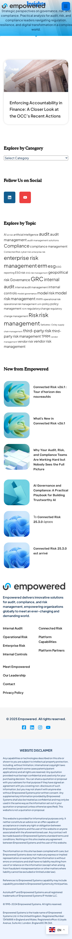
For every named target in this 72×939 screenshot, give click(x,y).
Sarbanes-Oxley (49, 324)
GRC (37, 278)
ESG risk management (37, 273)
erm (42, 265)
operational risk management (20, 304)
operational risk (52, 299)
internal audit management (31, 287)
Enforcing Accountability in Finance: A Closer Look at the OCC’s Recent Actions (36, 109)
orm (39, 304)
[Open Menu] (66, 6)
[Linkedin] (9, 197)
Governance (20, 279)
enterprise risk (38, 252)
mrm (39, 299)
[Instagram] (40, 727)
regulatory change (38, 308)
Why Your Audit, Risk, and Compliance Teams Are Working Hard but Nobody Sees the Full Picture (50, 459)
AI (5, 234)
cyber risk (26, 251)
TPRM (45, 336)
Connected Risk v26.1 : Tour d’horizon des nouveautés (49, 391)
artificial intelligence (25, 234)
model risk (46, 293)
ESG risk (20, 272)
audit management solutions (43, 240)
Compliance (16, 245)
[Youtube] (25, 197)
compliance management (48, 246)
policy (46, 304)
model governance (27, 293)
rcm (24, 308)
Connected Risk (12, 251)
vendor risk (25, 341)
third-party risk (37, 330)
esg (52, 266)
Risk (34, 315)
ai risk (10, 234)
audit (44, 234)
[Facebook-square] (24, 727)
